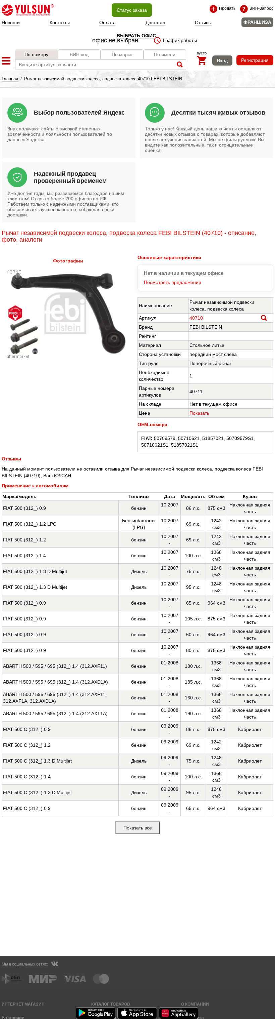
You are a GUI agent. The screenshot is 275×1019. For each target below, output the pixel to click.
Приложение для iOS (137, 1013)
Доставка (155, 22)
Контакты (60, 22)
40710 (196, 318)
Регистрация (255, 60)
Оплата (107, 22)
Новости (11, 22)
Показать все (137, 827)
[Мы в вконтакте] (54, 964)
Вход (222, 60)
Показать (199, 413)
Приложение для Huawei (179, 1013)
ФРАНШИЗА (257, 22)
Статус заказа (132, 10)
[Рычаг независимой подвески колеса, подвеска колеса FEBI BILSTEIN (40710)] (68, 357)
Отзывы (203, 22)
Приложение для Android (96, 1013)
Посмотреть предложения (172, 282)
